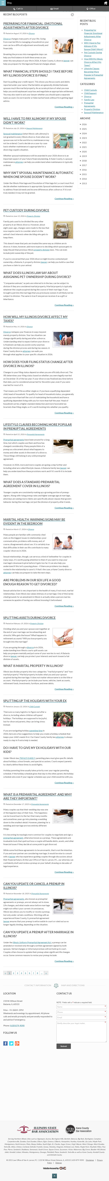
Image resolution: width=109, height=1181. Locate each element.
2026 (83, 124)
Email (55, 8)
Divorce (32, 33)
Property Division (33, 216)
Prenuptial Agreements (35, 434)
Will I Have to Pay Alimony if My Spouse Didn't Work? (93, 46)
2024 (83, 133)
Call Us (19, 8)
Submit (63, 1046)
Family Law (89, 99)
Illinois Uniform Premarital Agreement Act (32, 942)
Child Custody (34, 707)
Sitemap (58, 1163)
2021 (83, 147)
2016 (83, 169)
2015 (83, 174)
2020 (83, 151)
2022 (83, 142)
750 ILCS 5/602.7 (27, 758)
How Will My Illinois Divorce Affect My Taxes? (93, 62)
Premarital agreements (13, 439)
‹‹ (5, 973)
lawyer (66, 60)
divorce (30, 647)
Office (92, 8)
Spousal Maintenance (34, 128)
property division (42, 249)
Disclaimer (90, 1160)
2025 (83, 129)
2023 (83, 138)
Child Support (90, 93)
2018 (83, 160)
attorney (19, 162)
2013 (83, 183)
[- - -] (3, 3)
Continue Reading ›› (64, 107)
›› (46, 973)
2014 (83, 179)
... (42, 973)
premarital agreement (13, 838)
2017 (83, 165)
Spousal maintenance (12, 133)
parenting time (36, 730)
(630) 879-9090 (17, 1025)
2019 (83, 156)
